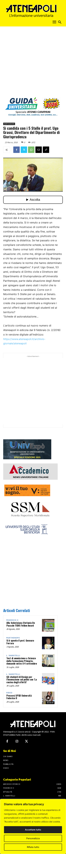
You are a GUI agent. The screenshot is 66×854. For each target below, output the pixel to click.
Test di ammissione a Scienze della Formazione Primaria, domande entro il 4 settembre (21, 660)
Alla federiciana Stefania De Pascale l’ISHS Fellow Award (20, 624)
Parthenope (9, 124)
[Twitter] (24, 149)
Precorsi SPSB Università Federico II (19, 697)
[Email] (38, 149)
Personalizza (33, 838)
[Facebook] (16, 149)
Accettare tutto (33, 829)
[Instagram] (17, 741)
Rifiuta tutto (33, 847)
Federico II (12, 620)
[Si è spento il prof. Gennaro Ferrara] (48, 643)
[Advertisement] (33, 63)
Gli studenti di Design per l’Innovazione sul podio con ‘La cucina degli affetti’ (21, 679)
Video (9, 693)
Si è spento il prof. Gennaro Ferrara (20, 642)
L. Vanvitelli (13, 656)
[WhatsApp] (31, 149)
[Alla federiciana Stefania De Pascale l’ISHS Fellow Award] (48, 625)
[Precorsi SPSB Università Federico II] (48, 698)
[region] (33, 826)
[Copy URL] (46, 149)
